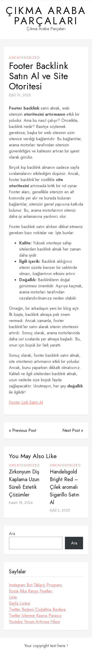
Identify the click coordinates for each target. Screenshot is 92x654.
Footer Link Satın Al (26, 402)
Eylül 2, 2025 (60, 510)
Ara (12, 534)
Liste (13, 597)
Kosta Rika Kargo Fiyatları (31, 591)
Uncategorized (24, 57)
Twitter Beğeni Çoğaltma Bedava (37, 609)
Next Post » (72, 430)
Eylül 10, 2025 (20, 95)
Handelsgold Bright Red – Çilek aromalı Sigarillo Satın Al (64, 487)
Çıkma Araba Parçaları (46, 15)
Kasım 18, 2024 (21, 502)
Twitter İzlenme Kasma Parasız (35, 616)
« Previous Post (22, 430)
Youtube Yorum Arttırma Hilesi (34, 622)
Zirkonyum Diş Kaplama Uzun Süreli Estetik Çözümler (24, 483)
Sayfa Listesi (19, 603)
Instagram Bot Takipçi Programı (35, 585)
